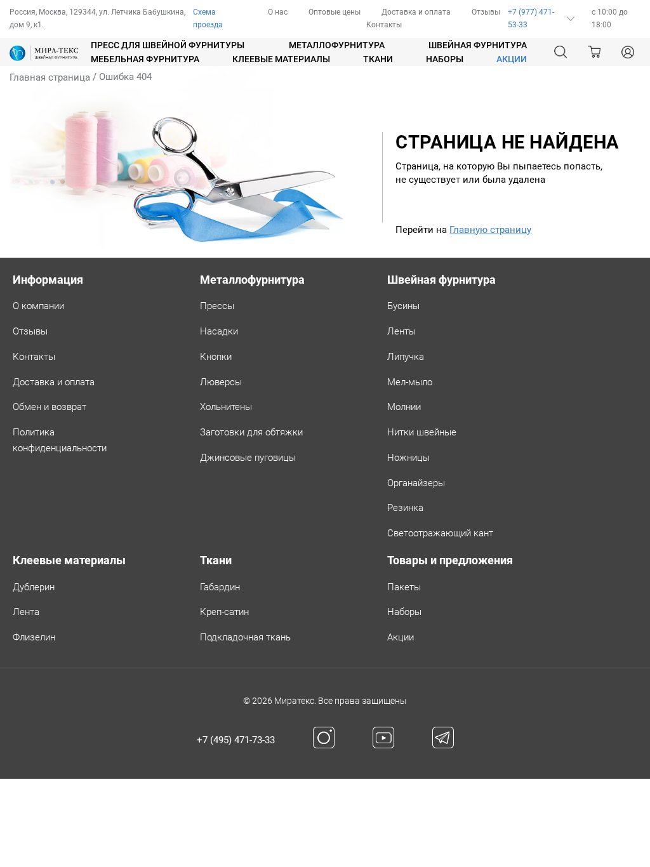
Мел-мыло (409, 382)
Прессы (217, 306)
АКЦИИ (511, 59)
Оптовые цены (334, 12)
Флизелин (34, 637)
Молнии (404, 407)
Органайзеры (416, 483)
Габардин (220, 587)
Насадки (219, 331)
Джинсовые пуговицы (248, 457)
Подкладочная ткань (245, 637)
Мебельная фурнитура (145, 59)
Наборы (444, 59)
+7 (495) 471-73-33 (236, 740)
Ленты (401, 331)
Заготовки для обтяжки (251, 432)
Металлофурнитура (337, 45)
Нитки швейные (421, 432)
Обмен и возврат (49, 407)
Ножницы (408, 457)
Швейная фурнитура (477, 45)
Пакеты (404, 587)
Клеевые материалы (281, 59)
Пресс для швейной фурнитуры (167, 45)
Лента (26, 612)
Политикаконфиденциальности (60, 440)
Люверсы (221, 382)
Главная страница (50, 77)
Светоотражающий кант (440, 533)
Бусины (403, 306)
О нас (278, 12)
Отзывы (486, 12)
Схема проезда (208, 18)
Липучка (405, 356)
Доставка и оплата (416, 12)
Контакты (384, 24)
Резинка (405, 507)
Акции (400, 637)
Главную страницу (490, 229)
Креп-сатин (224, 612)
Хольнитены (226, 407)
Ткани (378, 59)
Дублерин (34, 587)
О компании (38, 306)
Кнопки (216, 356)
